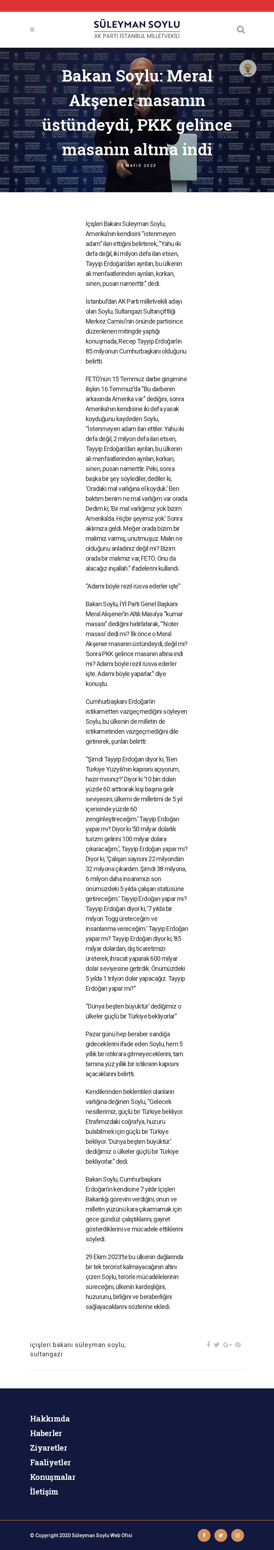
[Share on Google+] (227, 1345)
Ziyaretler (48, 1447)
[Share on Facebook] (208, 1345)
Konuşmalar (52, 1477)
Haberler (46, 1433)
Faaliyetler (50, 1462)
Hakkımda (50, 1418)
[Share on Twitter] (217, 1345)
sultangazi (46, 1354)
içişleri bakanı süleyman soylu (77, 1345)
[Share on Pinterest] (237, 1345)
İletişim (44, 1491)
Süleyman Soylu (90, 1535)
